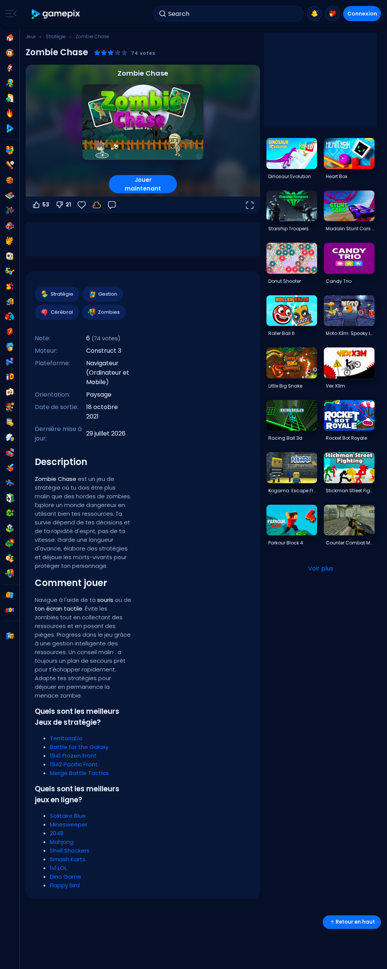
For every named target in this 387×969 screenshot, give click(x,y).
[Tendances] (10, 113)
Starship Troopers (288, 228)
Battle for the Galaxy (79, 747)
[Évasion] (10, 301)
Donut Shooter (284, 281)
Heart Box (336, 176)
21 (68, 204)
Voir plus (320, 568)
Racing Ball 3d (285, 438)
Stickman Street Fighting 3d (350, 490)
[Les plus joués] (10, 68)
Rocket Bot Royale (346, 438)
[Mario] (10, 407)
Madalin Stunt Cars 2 (350, 228)
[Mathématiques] (10, 422)
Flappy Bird (65, 885)
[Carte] (10, 256)
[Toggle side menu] (9, 14)
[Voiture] (10, 225)
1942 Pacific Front (74, 764)
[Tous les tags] (10, 595)
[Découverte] (10, 83)
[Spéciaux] (10, 128)
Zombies (109, 312)
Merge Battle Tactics (79, 773)
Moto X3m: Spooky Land (350, 333)
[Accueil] (10, 37)
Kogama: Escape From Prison (292, 490)
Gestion (107, 294)
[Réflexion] (10, 437)
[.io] (10, 376)
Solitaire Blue (68, 816)
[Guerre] (10, 543)
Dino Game (65, 877)
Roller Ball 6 (281, 333)
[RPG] (10, 467)
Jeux (31, 36)
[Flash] (10, 331)
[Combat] (10, 316)
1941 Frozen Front (73, 756)
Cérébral (62, 312)
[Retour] (111, 204)
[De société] (10, 195)
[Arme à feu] (10, 361)
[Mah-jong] (10, 392)
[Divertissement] (10, 346)
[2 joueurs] (10, 150)
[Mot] (10, 558)
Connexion (362, 13)
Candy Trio (338, 281)
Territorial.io (66, 738)
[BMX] (10, 210)
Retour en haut (355, 922)
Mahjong (62, 842)
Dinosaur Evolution (289, 176)
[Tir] (10, 482)
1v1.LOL (58, 868)
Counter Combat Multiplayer (350, 543)
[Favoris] (332, 13)
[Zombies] (10, 573)
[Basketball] (10, 180)
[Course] (10, 452)
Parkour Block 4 (285, 543)
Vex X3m (335, 386)
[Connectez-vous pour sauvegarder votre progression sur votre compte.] (96, 204)
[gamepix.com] (56, 14)
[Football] (10, 528)
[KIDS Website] (10, 610)
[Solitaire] (10, 497)
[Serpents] (10, 513)
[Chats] (10, 240)
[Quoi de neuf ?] (314, 13)
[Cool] (10, 271)
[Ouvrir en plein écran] (249, 204)
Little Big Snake (285, 386)
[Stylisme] (10, 286)
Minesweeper (68, 824)
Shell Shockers (70, 850)
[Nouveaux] (10, 98)
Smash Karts (67, 859)
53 (45, 204)
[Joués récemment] (10, 52)
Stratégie (56, 36)
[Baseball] (10, 165)
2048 (56, 833)
